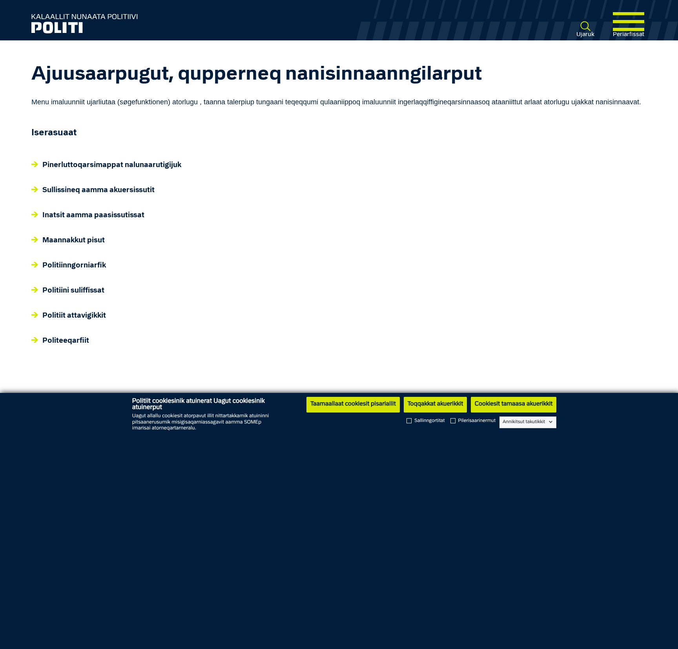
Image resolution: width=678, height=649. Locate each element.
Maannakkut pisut (73, 240)
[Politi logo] (156, 23)
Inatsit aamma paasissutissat (93, 215)
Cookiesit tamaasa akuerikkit (513, 404)
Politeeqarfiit (65, 341)
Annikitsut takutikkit (524, 422)
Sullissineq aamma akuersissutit (98, 190)
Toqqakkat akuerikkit (435, 404)
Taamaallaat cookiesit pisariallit (353, 404)
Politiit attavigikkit (74, 316)
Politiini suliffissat (73, 290)
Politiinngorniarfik (74, 265)
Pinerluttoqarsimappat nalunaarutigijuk (111, 165)
